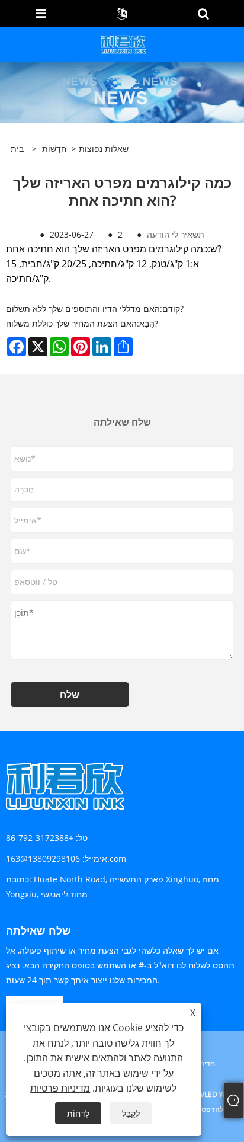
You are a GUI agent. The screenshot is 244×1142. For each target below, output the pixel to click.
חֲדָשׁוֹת (54, 148)
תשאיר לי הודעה (175, 234)
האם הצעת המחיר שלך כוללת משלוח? (82, 323)
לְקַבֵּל (131, 1113)
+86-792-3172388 (39, 837)
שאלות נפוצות (104, 148)
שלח (69, 694)
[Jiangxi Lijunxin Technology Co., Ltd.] (123, 43)
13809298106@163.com (66, 858)
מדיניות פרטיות (60, 1088)
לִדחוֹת (78, 1113)
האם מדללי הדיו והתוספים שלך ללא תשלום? (95, 308)
